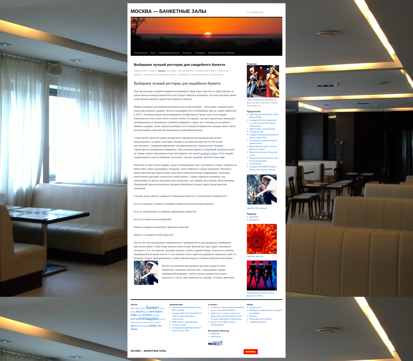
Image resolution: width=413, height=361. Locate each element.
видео (139, 311)
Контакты (186, 52)
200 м (133, 308)
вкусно (146, 312)
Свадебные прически (169, 52)
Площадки (200, 52)
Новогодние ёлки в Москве (221, 52)
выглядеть (156, 311)
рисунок (137, 322)
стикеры (158, 322)
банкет (161, 70)
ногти (134, 319)
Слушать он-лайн (256, 131)
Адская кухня (140, 52)
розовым (144, 322)
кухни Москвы (255, 163)
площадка (148, 318)
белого (162, 308)
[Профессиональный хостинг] (215, 345)
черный (146, 326)
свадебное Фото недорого (257, 208)
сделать (151, 322)
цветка (140, 326)
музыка (147, 315)
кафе (134, 315)
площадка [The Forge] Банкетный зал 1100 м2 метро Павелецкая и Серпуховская (262, 123)
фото (134, 325)
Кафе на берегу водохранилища (262, 128)
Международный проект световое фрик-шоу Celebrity (260, 294)
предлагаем (254, 216)
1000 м (137, 308)
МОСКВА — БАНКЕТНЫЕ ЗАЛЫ (168, 10)
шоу (152, 325)
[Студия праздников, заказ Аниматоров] (251, 353)
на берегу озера (208, 153)
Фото (153, 52)
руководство (254, 219)
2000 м (143, 308)
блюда (133, 312)
